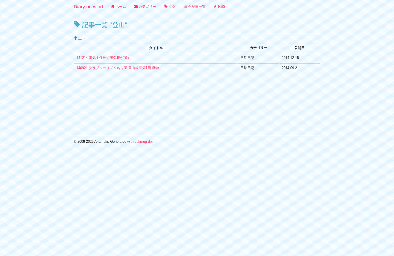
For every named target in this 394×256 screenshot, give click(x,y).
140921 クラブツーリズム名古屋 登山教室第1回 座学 (117, 68)
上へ (81, 38)
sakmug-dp (143, 142)
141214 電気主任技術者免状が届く (103, 58)
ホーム (120, 7)
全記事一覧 (196, 7)
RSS (221, 7)
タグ (172, 7)
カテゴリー (146, 7)
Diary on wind (88, 6)
